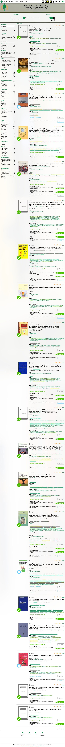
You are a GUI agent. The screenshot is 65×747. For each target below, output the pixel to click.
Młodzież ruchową (50, 379)
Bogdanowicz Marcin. (49, 253)
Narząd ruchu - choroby (34, 305)
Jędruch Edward (48, 373)
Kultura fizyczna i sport (34, 533)
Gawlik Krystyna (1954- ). (35, 521)
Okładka (31, 592)
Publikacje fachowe (37, 418)
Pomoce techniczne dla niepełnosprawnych (46, 424)
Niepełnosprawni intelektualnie (53, 495)
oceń (63, 25)
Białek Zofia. (41, 135)
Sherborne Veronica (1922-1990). (36, 253)
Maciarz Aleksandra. (34, 714)
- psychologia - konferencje (44, 640)
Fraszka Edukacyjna (38, 659)
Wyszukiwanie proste (13, 19)
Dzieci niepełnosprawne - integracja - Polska (38, 431)
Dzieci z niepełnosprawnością (55, 38)
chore (32, 38)
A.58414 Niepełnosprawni (35, 577)
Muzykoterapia (47, 573)
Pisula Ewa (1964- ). (35, 66)
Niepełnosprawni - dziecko (51, 81)
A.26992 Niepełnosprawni (35, 179)
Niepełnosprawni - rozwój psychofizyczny (54, 148)
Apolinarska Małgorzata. (35, 693)
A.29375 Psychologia (34, 263)
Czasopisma (48, 14)
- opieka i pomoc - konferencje (44, 641)
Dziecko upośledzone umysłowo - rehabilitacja (46, 225)
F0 (53, 1)
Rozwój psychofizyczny (49, 109)
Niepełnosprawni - (40, 579)
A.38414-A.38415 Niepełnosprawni (37, 536)
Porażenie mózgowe (34, 573)
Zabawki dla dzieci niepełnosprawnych (42, 425)
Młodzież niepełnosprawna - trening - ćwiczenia (39, 539)
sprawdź (60, 53)
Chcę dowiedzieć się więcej (26, 745)
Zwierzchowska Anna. (45, 521)
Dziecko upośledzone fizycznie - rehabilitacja (51, 386)
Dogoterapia (41, 573)
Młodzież (43, 458)
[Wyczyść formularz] (52, 20)
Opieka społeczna (33, 424)
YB (48, 1)
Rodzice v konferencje (45, 639)
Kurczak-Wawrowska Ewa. (35, 664)
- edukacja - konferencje (43, 637)
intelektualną (39, 216)
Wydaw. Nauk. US (36, 369)
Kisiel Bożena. (40, 254)
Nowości (11, 1)
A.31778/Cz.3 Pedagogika (35, 384)
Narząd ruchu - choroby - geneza (51, 387)
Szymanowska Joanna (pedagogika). (37, 605)
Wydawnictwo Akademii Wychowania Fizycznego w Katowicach (45, 99)
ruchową (48, 299)
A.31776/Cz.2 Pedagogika (35, 221)
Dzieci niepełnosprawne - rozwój (44, 612)
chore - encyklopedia (36, 43)
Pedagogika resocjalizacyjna (35, 386)
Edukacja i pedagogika (34, 76)
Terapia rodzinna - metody (42, 636)
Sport (57, 225)
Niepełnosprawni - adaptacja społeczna (37, 81)
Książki (31, 36)
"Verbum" (36, 30)
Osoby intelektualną (53, 528)
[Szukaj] (54, 18)
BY (50, 1)
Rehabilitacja (32, 579)
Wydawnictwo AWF (36, 412)
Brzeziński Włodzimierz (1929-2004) (37, 211)
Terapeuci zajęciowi (60, 420)
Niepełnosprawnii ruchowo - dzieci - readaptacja (49, 305)
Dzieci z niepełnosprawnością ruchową (41, 300)
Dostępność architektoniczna (35, 423)
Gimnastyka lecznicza (47, 259)
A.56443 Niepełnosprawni (35, 493)
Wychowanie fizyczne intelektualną (43, 528)
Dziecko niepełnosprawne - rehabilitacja (38, 150)
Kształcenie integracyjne (48, 338)
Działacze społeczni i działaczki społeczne (38, 420)
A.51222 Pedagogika (34, 112)
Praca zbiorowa (47, 428)
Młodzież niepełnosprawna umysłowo (51, 218)
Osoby (40, 148)
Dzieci (47, 142)
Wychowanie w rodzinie (53, 71)
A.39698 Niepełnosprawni (35, 343)
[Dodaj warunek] (52, 18)
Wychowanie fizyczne (40, 219)
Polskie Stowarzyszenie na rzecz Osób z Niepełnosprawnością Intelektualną (49, 629)
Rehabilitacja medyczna (48, 141)
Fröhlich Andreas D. (34, 135)
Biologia (31, 145)
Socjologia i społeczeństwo (50, 490)
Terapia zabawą (33, 667)
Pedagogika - (34, 115)
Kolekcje (19, 19)
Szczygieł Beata (33, 333)
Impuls (33, 329)
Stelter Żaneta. (33, 482)
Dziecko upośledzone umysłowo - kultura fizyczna (50, 538)
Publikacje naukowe (37, 106)
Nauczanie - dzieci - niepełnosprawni (37, 638)
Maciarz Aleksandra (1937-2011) (36, 33)
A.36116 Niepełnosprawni (35, 302)
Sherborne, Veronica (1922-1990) (36, 266)
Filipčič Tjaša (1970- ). (36, 453)
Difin (34, 477)
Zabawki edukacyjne (34, 672)
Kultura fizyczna (51, 216)
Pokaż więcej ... (4, 41)
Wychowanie (45, 71)
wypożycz (61, 50)
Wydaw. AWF (35, 518)
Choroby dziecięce (33, 307)
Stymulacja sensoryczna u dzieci (57, 573)
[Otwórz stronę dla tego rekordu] (23, 66)
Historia (16, 1)
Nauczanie (32, 175)
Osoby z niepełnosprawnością (39, 82)
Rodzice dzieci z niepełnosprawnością (46, 72)
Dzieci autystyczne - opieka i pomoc (53, 582)
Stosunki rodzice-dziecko (42, 73)
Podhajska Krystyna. (51, 634)
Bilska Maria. (47, 453)
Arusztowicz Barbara (34, 294)
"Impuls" (34, 289)
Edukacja (50, 636)
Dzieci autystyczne (59, 574)
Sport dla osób (37, 456)
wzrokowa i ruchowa (38, 673)
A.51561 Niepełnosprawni (35, 670)
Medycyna (54, 266)
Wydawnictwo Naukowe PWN (39, 250)
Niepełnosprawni (33, 458)
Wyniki (5, 1)
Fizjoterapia (41, 584)
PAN (34, 689)
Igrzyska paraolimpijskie (52, 529)
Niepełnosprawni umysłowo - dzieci (37, 224)
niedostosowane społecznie (43, 174)
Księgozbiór (16, 14)
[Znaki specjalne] (54, 20)
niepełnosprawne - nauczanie (41, 346)
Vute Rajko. (57, 453)
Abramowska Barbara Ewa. (37, 634)
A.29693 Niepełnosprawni (35, 41)
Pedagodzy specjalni (51, 420)
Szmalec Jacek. (35, 571)
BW (46, 1)
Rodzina (50, 487)
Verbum (36, 711)
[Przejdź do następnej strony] (62, 24)
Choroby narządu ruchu (34, 299)
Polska (52, 426)
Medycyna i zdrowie (38, 145)
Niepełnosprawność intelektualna (36, 530)
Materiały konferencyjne (39, 428)
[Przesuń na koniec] (63, 24)
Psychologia (44, 145)
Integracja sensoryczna (49, 580)
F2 (58, 1)
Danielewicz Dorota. (46, 66)
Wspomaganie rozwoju (52, 339)
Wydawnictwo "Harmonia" (37, 63)
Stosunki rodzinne (51, 73)
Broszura (31, 428)
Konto (26, 1)
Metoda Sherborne (48, 266)
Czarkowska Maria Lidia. (50, 135)
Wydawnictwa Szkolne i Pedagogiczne (41, 132)
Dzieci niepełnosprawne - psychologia (44, 610)
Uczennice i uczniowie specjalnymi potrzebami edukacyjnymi (45, 110)
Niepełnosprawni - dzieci (53, 431)
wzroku (53, 666)
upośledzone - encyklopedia (49, 43)
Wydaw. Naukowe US (37, 206)
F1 (55, 1)
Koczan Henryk (35, 415)
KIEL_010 (32, 78)
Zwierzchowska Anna (35, 104)
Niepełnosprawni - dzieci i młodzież (37, 181)
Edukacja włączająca (59, 423)
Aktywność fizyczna (55, 458)
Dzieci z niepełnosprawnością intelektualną (43, 488)
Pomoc (21, 1)
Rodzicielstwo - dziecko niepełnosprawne (38, 495)
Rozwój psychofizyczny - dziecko (36, 147)
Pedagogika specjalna (34, 496)
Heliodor (35, 602)
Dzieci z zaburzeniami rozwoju (36, 574)
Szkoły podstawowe (39, 175)
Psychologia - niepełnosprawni (52, 150)
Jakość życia (48, 456)
